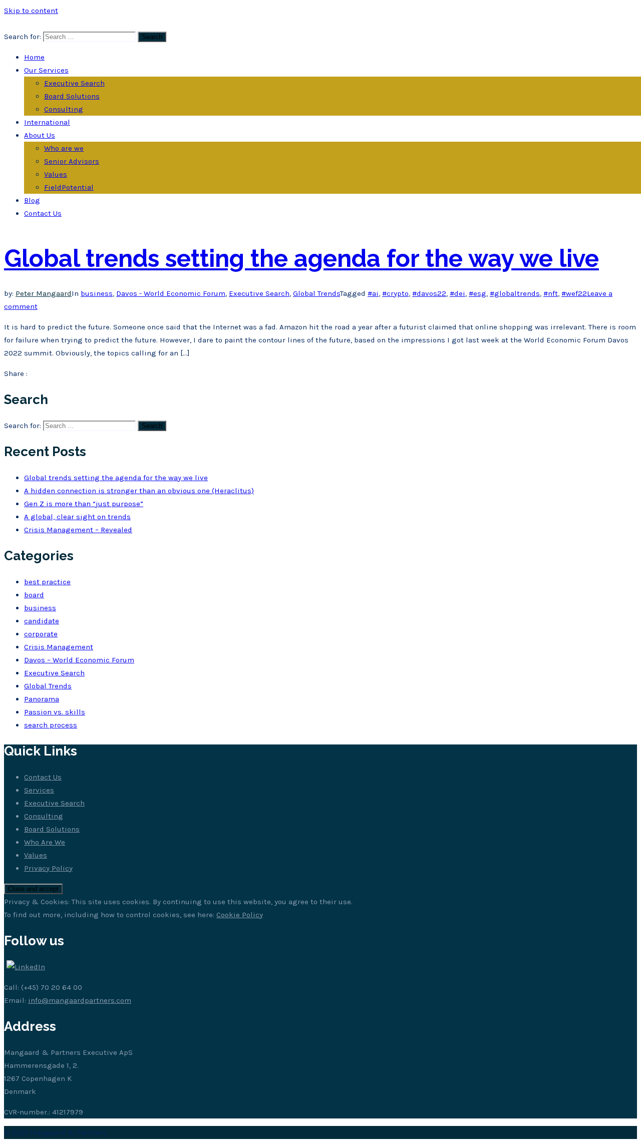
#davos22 (429, 293)
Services (39, 790)
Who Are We (44, 842)
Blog (32, 200)
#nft (550, 293)
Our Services (46, 70)
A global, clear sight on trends (77, 516)
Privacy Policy (48, 868)
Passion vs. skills (54, 711)
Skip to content (31, 10)
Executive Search (74, 83)
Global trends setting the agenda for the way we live (301, 258)
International (47, 122)
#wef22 (574, 293)
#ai (373, 293)
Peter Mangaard (44, 293)
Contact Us (43, 213)
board (34, 594)
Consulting (63, 109)
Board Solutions (72, 96)
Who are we (64, 148)
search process (50, 724)
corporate (41, 633)
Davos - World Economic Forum (170, 293)
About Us (39, 135)
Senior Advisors (71, 161)
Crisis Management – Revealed (78, 529)
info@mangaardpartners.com (79, 1000)
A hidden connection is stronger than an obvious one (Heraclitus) (139, 490)
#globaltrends (515, 293)
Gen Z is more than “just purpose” (83, 503)
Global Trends (316, 293)
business (97, 293)
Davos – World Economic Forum (79, 659)
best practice (47, 581)
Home (34, 57)
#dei (457, 293)
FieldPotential (69, 187)
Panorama (41, 698)
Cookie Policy (239, 914)
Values (55, 174)
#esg (477, 293)
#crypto (395, 293)
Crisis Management (58, 646)
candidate (41, 620)
